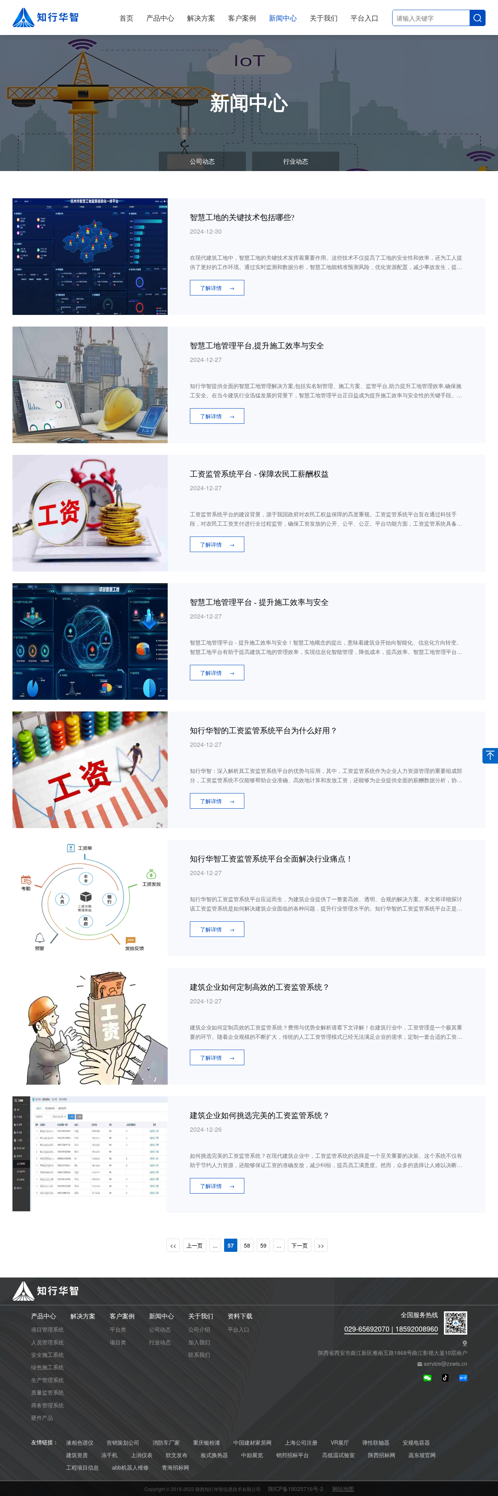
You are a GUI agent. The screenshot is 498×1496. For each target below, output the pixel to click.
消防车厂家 (166, 1442)
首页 (126, 17)
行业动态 (295, 161)
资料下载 (240, 1316)
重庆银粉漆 (206, 1442)
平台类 (118, 1329)
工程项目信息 (82, 1467)
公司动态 (202, 161)
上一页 (194, 1245)
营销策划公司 (123, 1442)
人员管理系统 (47, 1342)
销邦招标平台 (292, 1455)
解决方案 (201, 17)
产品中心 (160, 17)
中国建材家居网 (252, 1442)
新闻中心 (283, 17)
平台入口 (365, 17)
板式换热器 (214, 1455)
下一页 (299, 1245)
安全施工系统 (47, 1354)
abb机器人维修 (130, 1467)
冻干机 (109, 1455)
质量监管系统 (47, 1392)
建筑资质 (77, 1455)
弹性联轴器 (375, 1442)
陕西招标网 (381, 1455)
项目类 (118, 1342)
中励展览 (252, 1455)
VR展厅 (340, 1442)
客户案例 (242, 17)
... (215, 1245)
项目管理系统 (47, 1329)
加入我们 (199, 1342)
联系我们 (199, 1354)
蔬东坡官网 (422, 1455)
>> (321, 1245)
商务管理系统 (47, 1405)
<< (173, 1245)
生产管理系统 (47, 1380)
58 (247, 1245)
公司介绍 (199, 1329)
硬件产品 (42, 1417)
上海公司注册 (301, 1442)
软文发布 (177, 1455)
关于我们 (324, 17)
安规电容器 (416, 1442)
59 (263, 1245)
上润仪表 (142, 1455)
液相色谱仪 (79, 1442)
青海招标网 (175, 1467)
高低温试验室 (338, 1455)
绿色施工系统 (47, 1367)
